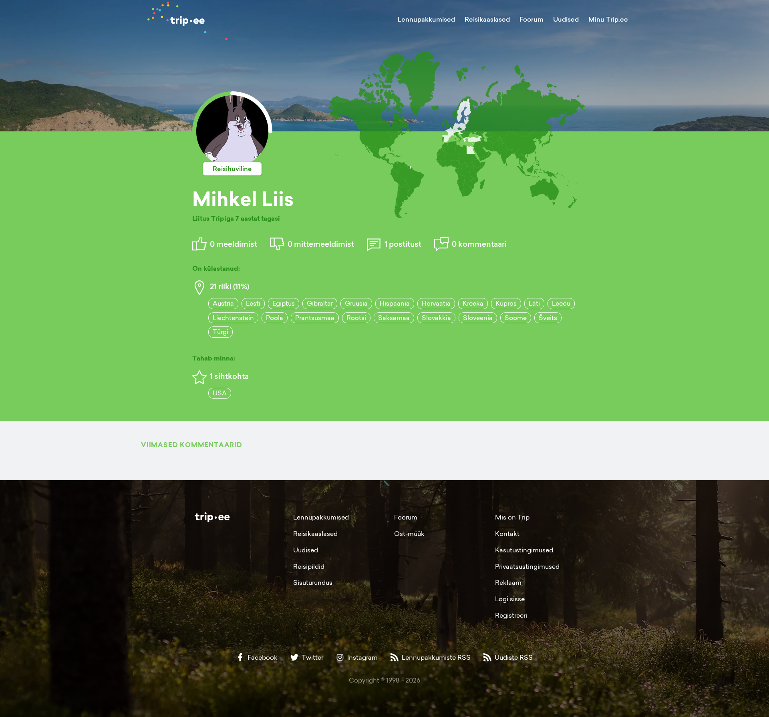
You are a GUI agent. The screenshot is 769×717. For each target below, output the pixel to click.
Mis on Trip (512, 517)
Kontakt (507, 533)
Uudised (566, 19)
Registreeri (511, 615)
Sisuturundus (312, 582)
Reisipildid (308, 566)
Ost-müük (409, 533)
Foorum (531, 19)
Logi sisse (510, 598)
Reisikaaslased (487, 19)
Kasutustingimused (524, 550)
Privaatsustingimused (527, 566)
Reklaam (508, 582)
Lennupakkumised (426, 19)
